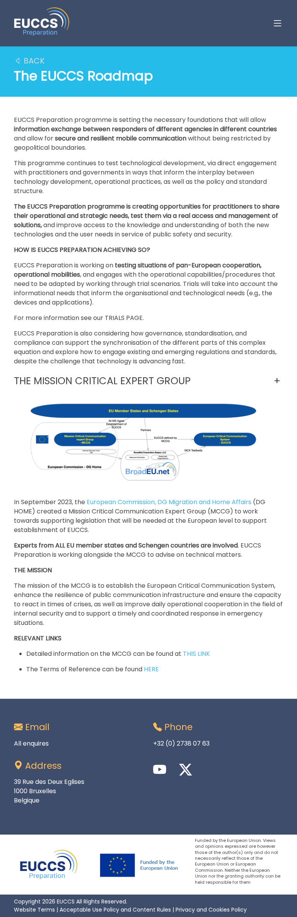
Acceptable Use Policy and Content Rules (115, 910)
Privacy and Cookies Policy (211, 910)
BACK (33, 60)
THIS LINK (196, 653)
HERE (151, 669)
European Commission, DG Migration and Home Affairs (169, 502)
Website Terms (34, 910)
